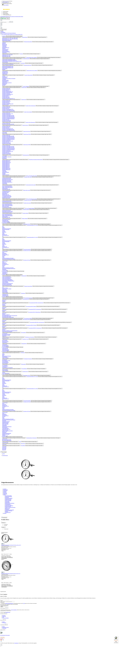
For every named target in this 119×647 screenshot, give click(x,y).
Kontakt (3, 621)
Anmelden (1, 31)
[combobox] (4, 22)
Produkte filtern (5, 517)
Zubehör (4, 494)
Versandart (3, 527)
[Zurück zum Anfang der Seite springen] (1, 645)
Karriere (3, 626)
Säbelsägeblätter (7, 502)
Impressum (3, 615)
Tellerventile (5, 493)
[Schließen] (0, 646)
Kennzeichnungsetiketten (8, 498)
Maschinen (4, 513)
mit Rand (5, 525)
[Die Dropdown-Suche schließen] (12, 22)
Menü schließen (4, 29)
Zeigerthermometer (8, 512)
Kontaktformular (7, 612)
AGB (24, 603)
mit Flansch (6, 524)
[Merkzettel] (0, 26)
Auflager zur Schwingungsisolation (10, 507)
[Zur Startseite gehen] (5, 19)
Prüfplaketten (7, 497)
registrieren (3, 32)
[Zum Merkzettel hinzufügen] (2, 544)
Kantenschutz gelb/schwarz (9, 505)
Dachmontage (5, 490)
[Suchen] (10, 22)
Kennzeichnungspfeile (8, 495)
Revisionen (4, 492)
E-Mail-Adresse (3, 601)
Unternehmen (4, 628)
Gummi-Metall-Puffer (8, 504)
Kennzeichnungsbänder (8, 496)
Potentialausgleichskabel (8, 510)
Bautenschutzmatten (8, 506)
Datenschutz (4, 616)
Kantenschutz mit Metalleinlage (9, 503)
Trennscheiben (7, 501)
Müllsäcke (6, 511)
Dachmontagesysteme (5, 627)
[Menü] (1, 20)
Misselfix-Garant (7, 508)
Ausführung (3, 522)
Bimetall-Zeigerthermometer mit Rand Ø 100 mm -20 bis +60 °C (10, 573)
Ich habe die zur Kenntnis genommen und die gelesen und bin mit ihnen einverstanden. (19, 603)
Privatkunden (4, 622)
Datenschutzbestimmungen (9, 603)
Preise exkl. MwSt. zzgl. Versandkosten (7, 557)
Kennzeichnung (5, 489)
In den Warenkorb (4, 558)
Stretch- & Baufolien (8, 500)
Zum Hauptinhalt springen (4, 16)
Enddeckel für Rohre (8, 499)
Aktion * (1, 600)
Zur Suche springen (11, 16)
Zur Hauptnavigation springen (18, 16)
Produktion (4, 491)
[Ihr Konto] (1, 28)
